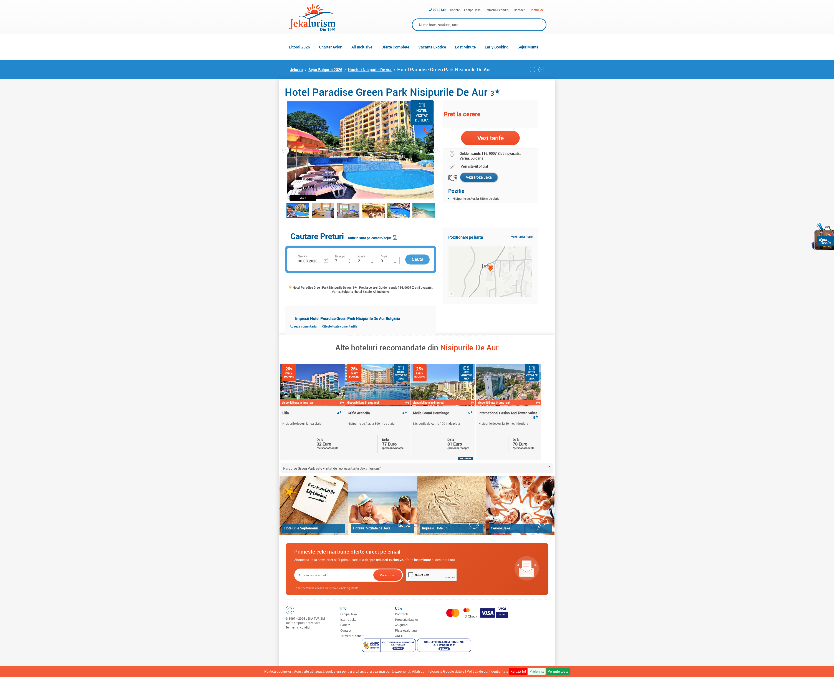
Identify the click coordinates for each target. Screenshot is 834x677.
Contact (519, 10)
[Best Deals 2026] (822, 236)
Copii (384, 256)
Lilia (312, 413)
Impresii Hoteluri (435, 528)
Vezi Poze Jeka (479, 177)
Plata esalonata (406, 630)
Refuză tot (518, 671)
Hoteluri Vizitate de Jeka (372, 528)
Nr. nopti (340, 256)
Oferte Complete (395, 47)
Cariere (455, 10)
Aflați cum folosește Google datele (438, 671)
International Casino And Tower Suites (508, 415)
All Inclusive (361, 47)
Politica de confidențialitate (487, 671)
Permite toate (558, 671)
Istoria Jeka (348, 619)
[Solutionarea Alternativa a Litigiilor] (389, 646)
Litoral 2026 (299, 47)
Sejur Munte (528, 47)
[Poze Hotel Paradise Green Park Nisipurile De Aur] (450, 178)
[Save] (395, 236)
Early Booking (496, 47)
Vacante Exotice (432, 47)
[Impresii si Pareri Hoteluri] (451, 505)
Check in (303, 256)
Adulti (361, 256)
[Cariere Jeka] (520, 505)
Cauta (417, 259)
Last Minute (465, 47)
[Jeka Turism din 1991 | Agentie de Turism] (312, 29)
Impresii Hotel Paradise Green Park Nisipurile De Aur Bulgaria (347, 318)
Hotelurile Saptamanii (301, 528)
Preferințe (537, 671)
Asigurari (401, 625)
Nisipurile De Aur (469, 347)
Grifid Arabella (377, 413)
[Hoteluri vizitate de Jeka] (382, 505)
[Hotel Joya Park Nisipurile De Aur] (541, 69)
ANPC (399, 636)
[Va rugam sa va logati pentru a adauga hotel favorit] (419, 131)
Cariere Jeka (500, 528)
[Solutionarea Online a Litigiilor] (444, 646)
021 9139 (439, 10)
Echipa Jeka (472, 10)
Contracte (402, 614)
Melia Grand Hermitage (443, 413)
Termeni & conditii (497, 10)
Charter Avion (330, 47)
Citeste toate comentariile (339, 326)
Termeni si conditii (298, 627)
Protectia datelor (406, 619)
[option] (312, 412)
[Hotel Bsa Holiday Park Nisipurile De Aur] (532, 69)
